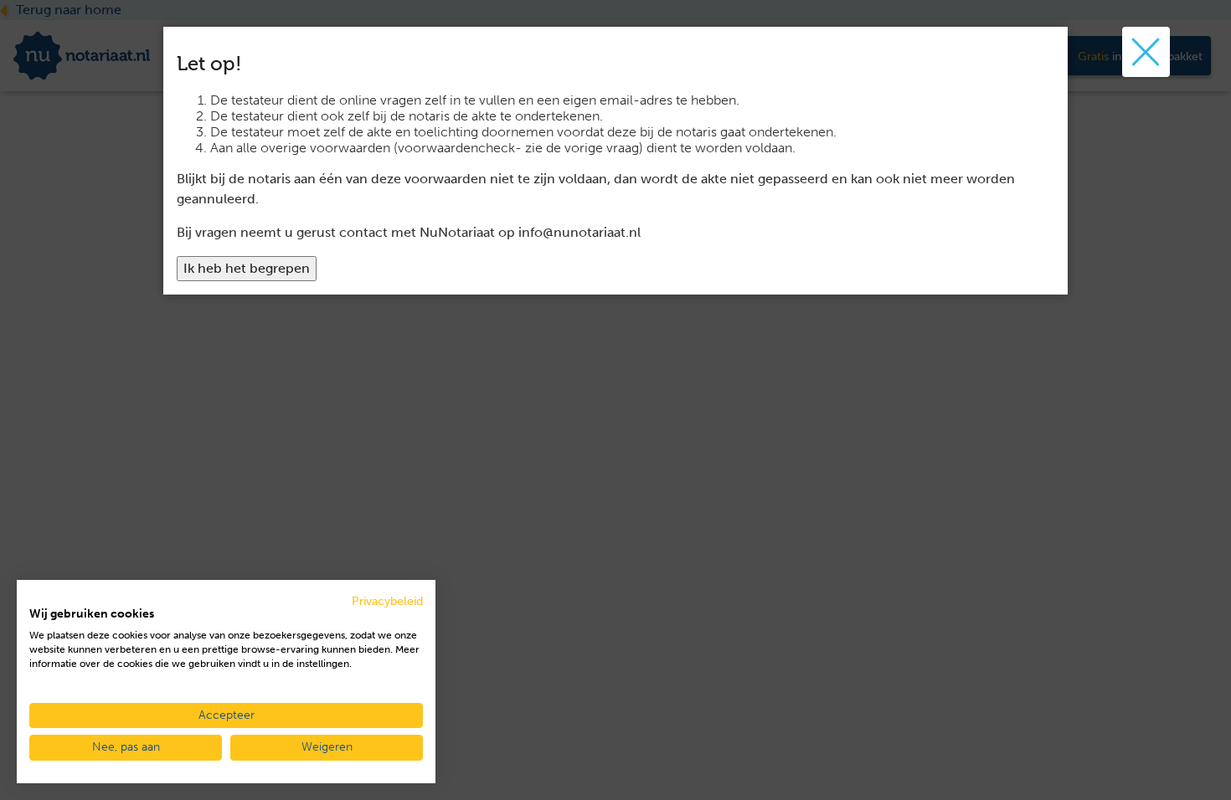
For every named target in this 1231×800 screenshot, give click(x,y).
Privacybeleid (387, 601)
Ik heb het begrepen (246, 268)
